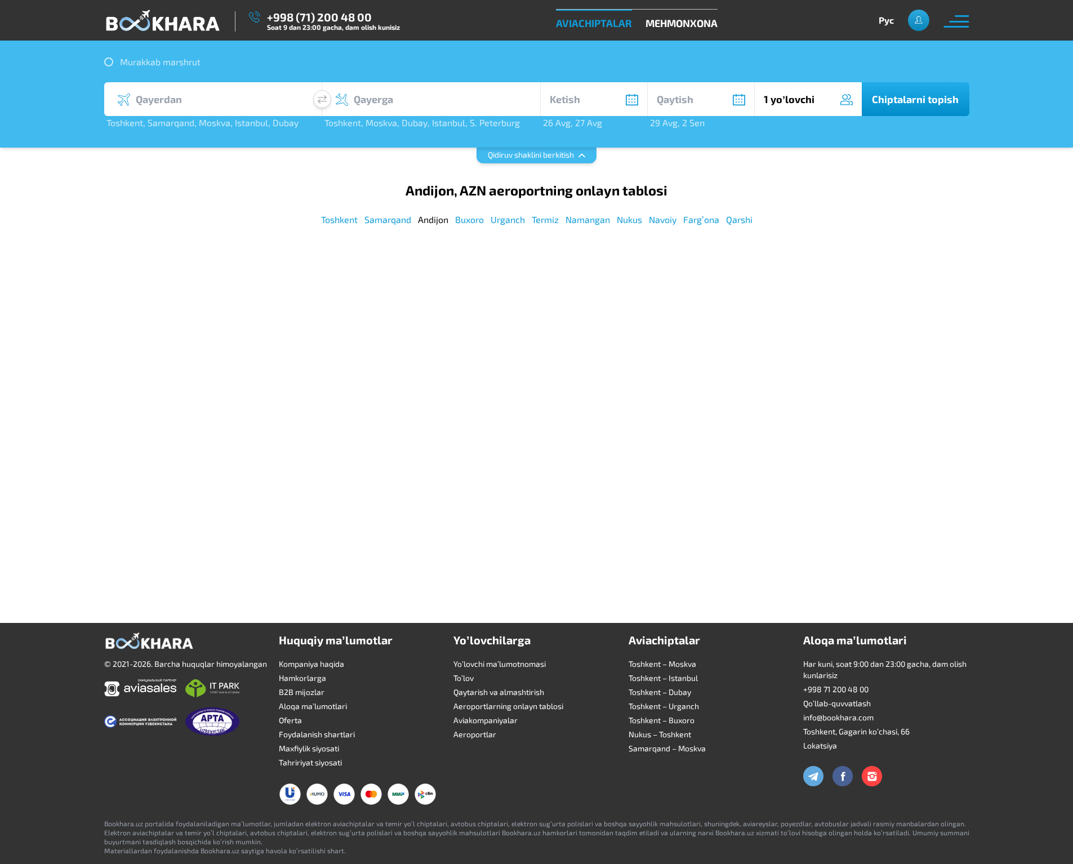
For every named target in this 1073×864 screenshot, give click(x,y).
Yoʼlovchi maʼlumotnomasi (499, 664)
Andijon (433, 219)
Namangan (588, 219)
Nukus (629, 219)
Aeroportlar (474, 734)
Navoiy (662, 219)
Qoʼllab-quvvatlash (837, 703)
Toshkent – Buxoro (661, 720)
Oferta (290, 720)
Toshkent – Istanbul (663, 678)
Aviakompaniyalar (485, 720)
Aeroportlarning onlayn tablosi (508, 706)
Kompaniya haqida (311, 664)
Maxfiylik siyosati (309, 748)
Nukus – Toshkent (660, 734)
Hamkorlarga (302, 678)
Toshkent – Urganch (664, 706)
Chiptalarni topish (915, 99)
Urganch (508, 219)
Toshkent (339, 219)
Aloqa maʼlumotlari (313, 706)
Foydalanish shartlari (317, 734)
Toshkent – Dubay (660, 692)
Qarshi (739, 219)
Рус (886, 20)
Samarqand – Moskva (667, 748)
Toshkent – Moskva (662, 664)
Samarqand (387, 219)
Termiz (545, 219)
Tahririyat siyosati (310, 762)
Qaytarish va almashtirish (498, 692)
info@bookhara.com (838, 717)
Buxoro (469, 219)
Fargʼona (701, 219)
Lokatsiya (820, 745)
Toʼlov (463, 678)
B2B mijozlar (301, 692)
